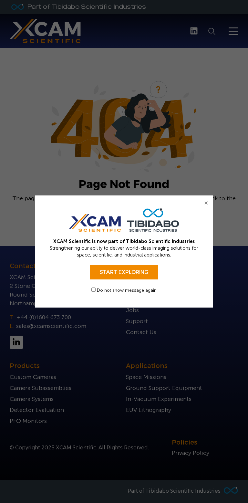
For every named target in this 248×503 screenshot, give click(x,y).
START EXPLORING (124, 272)
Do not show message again (126, 290)
